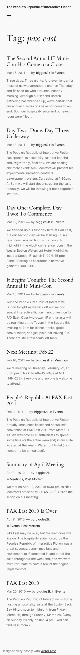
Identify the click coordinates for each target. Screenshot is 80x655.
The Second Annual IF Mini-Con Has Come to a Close (37, 62)
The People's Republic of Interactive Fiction (39, 7)
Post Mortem (34, 479)
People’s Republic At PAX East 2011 (39, 401)
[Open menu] (9, 16)
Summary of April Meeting (35, 465)
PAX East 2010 (22, 583)
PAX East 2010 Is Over (31, 511)
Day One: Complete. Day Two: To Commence (34, 211)
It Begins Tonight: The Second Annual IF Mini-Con (39, 283)
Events (59, 73)
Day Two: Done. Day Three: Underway (37, 134)
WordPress (48, 651)
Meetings (61, 360)
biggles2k (43, 73)
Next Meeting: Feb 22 (30, 352)
